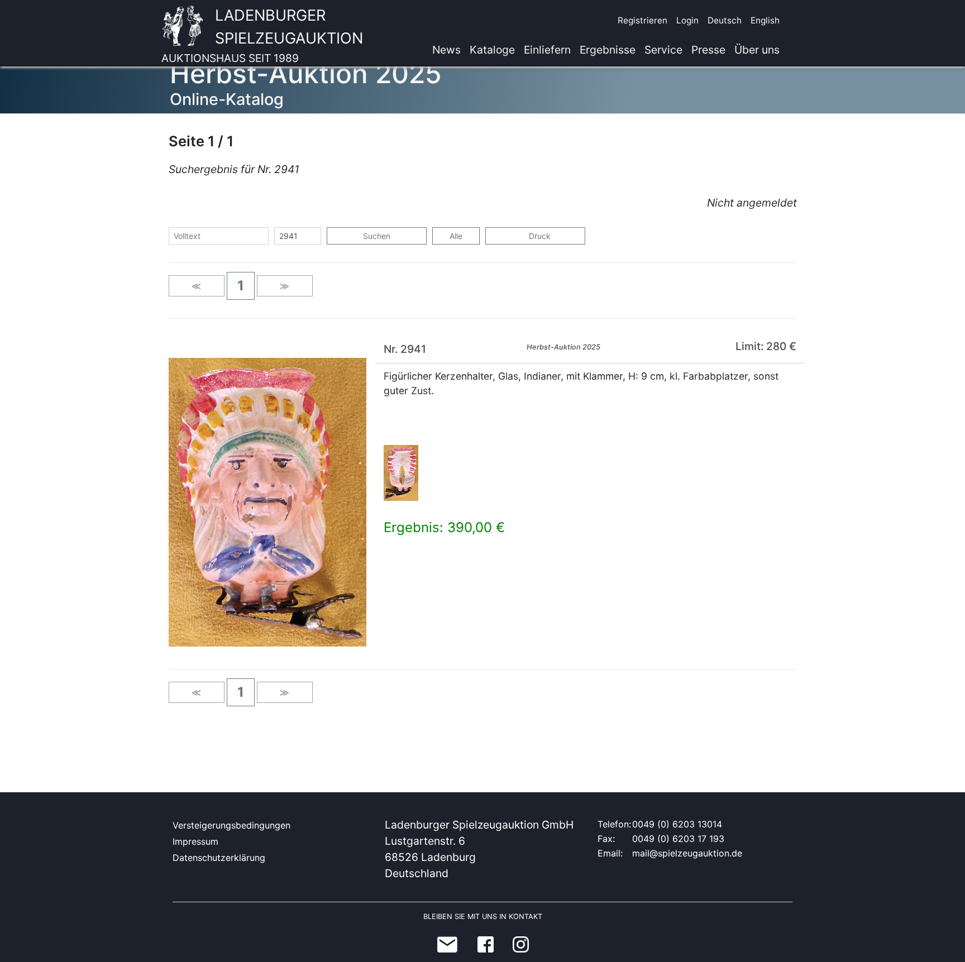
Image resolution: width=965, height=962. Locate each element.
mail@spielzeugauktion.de (687, 853)
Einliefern (547, 49)
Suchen (376, 236)
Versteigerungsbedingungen (231, 825)
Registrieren (642, 20)
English (765, 20)
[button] (241, 286)
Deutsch (725, 20)
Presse (708, 49)
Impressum (195, 841)
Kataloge (492, 49)
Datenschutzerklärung (219, 857)
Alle (456, 236)
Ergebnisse (608, 49)
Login (687, 20)
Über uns (757, 49)
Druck (539, 236)
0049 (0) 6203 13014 (677, 824)
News (446, 49)
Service (663, 49)
